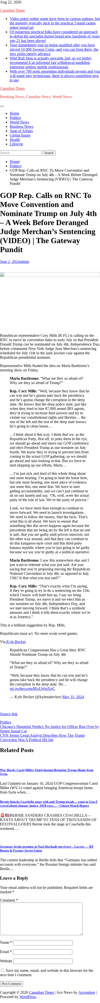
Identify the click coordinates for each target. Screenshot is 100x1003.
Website (6, 961)
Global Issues (20, 135)
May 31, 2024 (73, 697)
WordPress (27, 997)
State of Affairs (21, 131)
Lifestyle (16, 144)
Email (6, 952)
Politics (15, 118)
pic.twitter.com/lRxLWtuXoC (32, 688)
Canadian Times (12, 10)
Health (15, 140)
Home (14, 113)
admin (24, 261)
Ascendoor (86, 992)
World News (19, 122)
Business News (21, 126)
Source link (8, 714)
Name (6, 942)
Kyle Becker (15, 642)
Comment (9, 900)
